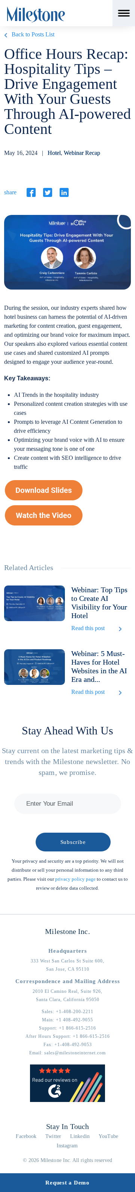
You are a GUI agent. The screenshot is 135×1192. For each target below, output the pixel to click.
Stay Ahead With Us (67, 730)
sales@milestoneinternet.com (75, 1052)
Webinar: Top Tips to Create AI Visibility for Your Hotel (99, 602)
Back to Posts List (33, 34)
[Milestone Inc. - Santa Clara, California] (36, 14)
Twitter (53, 1136)
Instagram (67, 1145)
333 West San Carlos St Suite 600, (67, 961)
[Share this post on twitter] (47, 192)
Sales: (67, 1011)
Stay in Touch (67, 1126)
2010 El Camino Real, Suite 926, (67, 991)
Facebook (26, 1136)
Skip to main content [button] (32, 5)
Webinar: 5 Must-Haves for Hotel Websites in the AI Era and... (99, 666)
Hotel (54, 153)
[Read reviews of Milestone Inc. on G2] (67, 1100)
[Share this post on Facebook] (31, 192)
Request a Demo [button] (67, 1183)
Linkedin (80, 1136)
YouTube (108, 1136)
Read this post (88, 628)
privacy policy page (75, 879)
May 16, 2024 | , (52, 153)
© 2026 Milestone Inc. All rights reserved (67, 1160)
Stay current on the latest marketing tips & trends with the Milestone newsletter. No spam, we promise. (68, 761)
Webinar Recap (82, 153)
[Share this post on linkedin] (64, 192)
